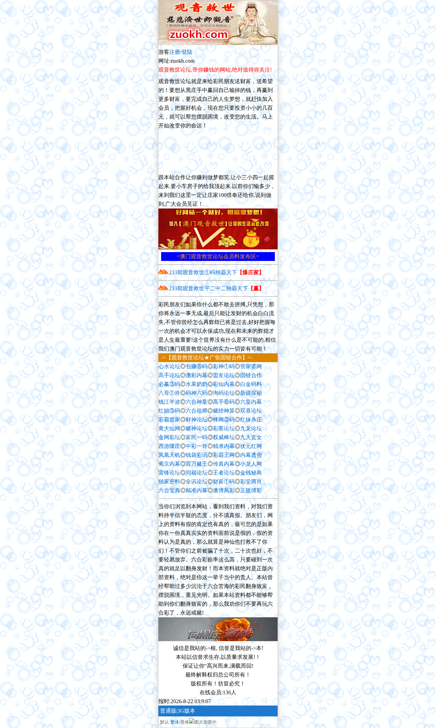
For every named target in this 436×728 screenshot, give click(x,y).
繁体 (174, 722)
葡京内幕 (169, 464)
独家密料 (169, 481)
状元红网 (251, 446)
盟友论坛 (224, 375)
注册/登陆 (180, 52)
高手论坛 (169, 375)
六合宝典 (169, 490)
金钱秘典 (251, 473)
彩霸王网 (224, 455)
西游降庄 (169, 446)
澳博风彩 (224, 490)
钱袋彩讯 (196, 455)
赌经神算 (224, 411)
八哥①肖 (169, 393)
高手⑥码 (224, 402)
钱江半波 (169, 402)
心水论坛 (169, 366)
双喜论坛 (251, 411)
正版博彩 (251, 490)
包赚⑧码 (196, 366)
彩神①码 (224, 366)
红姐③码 (169, 411)
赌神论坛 (196, 428)
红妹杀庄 (251, 419)
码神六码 (196, 393)
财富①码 (224, 481)
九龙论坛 (251, 428)
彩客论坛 (224, 428)
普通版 (168, 711)
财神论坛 (196, 419)
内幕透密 (251, 455)
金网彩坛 (169, 437)
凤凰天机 (169, 455)
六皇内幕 (251, 402)
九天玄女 (251, 437)
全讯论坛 (196, 481)
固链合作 (251, 375)
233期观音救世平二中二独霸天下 (216, 288)
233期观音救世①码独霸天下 (216, 272)
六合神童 (196, 402)
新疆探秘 (251, 393)
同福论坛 (196, 473)
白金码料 (251, 384)
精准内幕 (224, 446)
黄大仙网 (169, 428)
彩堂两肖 (251, 481)
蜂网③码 (224, 419)
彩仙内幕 (224, 384)
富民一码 (196, 437)
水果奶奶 (196, 384)
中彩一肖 (196, 446)
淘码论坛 (224, 393)
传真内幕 (224, 464)
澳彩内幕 (196, 375)
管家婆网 (251, 366)
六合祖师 (196, 411)
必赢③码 (169, 384)
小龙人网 (251, 464)
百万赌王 (196, 464)
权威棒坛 (224, 437)
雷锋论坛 (169, 473)
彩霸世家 (169, 419)
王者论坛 (224, 473)
